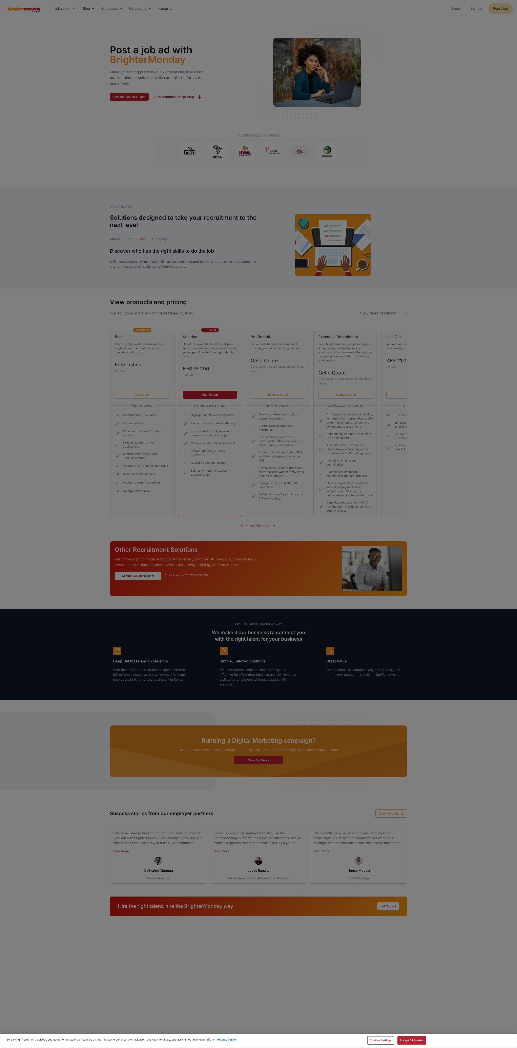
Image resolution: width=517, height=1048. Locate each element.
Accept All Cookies (412, 1040)
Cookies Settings (380, 1040)
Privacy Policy (226, 1039)
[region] (258, 1041)
